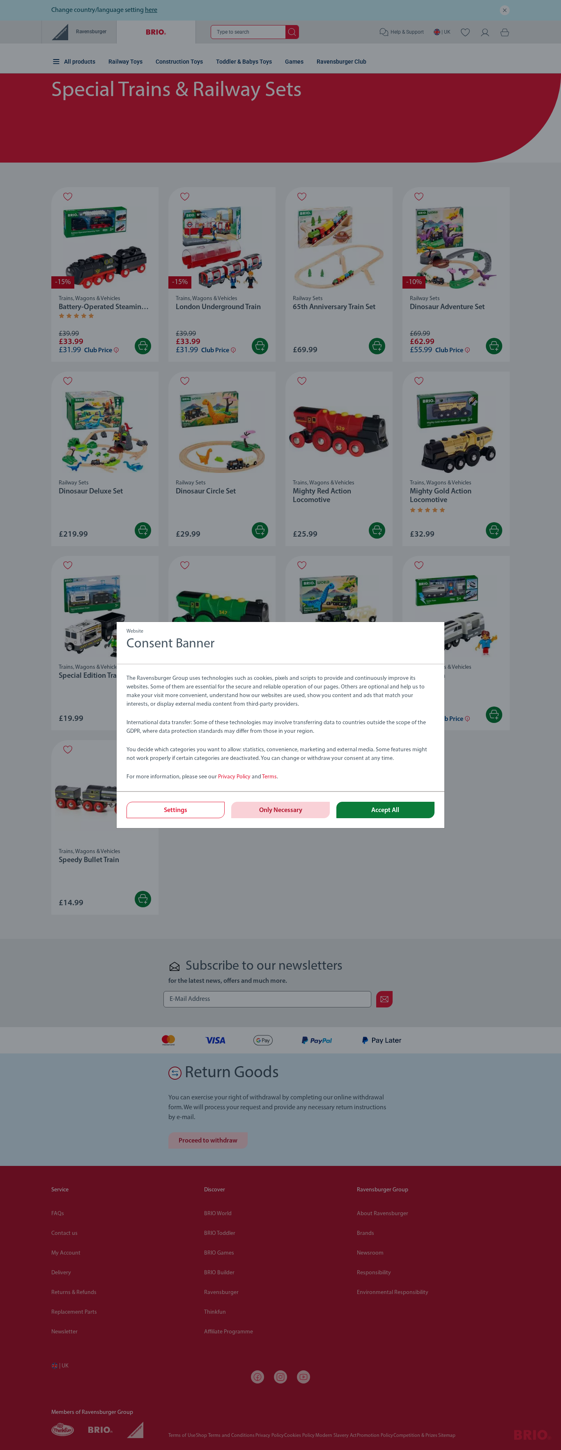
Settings (175, 810)
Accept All (385, 810)
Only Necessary (280, 810)
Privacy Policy (234, 777)
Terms (269, 777)
